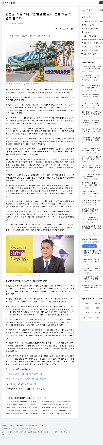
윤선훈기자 (10, 369)
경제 (87, 308)
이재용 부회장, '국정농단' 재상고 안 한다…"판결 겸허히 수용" (23, 404)
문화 (87, 313)
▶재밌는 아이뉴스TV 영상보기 (17, 379)
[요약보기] (56, 28)
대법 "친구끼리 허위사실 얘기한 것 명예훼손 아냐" (23, 407)
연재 (97, 317)
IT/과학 (97, 313)
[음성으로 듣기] (60, 28)
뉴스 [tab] (100, 298)
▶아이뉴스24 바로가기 (37, 379)
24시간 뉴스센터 (21, 425)
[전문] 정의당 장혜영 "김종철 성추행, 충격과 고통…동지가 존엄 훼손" (57, 401)
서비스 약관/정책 (41, 425)
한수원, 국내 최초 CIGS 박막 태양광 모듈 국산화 (23, 401)
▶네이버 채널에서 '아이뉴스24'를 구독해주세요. (24, 374)
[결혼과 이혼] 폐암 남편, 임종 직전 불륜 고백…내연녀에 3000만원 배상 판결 (57, 407)
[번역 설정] (64, 28)
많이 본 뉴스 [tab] (89, 246)
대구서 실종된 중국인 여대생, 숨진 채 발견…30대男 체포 (23, 413)
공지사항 (31, 425)
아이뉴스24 (9, 3)
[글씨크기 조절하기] (68, 28)
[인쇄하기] (72, 28)
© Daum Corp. (6, 435)
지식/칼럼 (87, 317)
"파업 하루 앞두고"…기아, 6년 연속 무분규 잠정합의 (57, 410)
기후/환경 (97, 303)
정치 (97, 308)
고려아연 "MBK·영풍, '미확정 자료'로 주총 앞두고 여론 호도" (23, 410)
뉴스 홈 (87, 303)
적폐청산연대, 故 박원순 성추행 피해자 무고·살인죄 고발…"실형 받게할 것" (57, 404)
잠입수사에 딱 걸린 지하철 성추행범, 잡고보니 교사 (57, 413)
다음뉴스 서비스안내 (8, 425)
